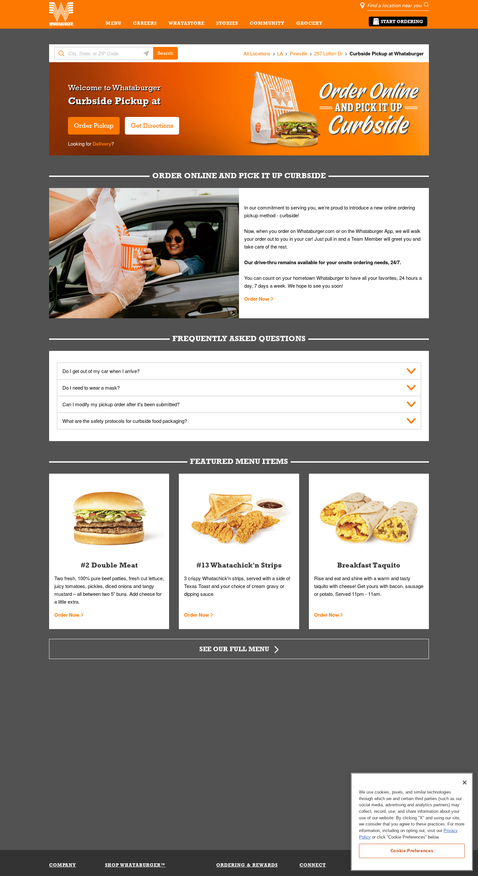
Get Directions (149, 123)
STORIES (227, 23)
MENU (113, 23)
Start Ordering (402, 21)
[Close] (465, 782)
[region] (412, 822)
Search (165, 53)
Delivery (101, 143)
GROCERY (309, 23)
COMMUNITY (267, 23)
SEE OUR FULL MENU (234, 649)
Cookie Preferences (412, 850)
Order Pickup (94, 125)
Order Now (256, 298)
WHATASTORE (186, 23)
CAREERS (145, 23)
